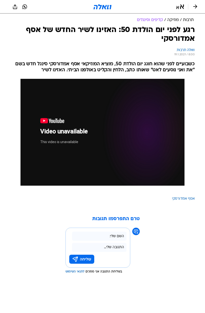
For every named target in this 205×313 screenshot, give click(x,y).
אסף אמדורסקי (183, 198)
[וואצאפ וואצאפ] (24, 6)
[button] (180, 7)
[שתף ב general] (15, 7)
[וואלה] (103, 6)
